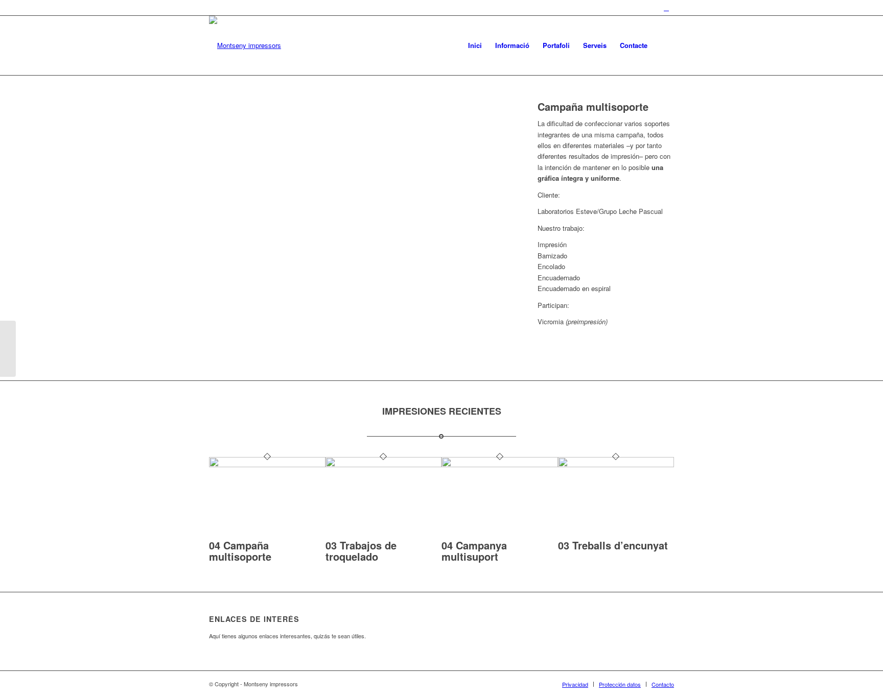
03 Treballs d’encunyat (613, 545)
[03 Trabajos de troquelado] (384, 464)
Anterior (232, 222)
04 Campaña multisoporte (240, 551)
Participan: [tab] (553, 305)
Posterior (486, 222)
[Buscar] (664, 45)
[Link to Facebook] (666, 7)
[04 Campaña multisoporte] (267, 464)
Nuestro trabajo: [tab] (561, 228)
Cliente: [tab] (549, 195)
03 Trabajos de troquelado (361, 551)
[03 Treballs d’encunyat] (616, 464)
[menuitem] (475, 45)
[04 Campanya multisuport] (500, 464)
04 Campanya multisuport (474, 551)
